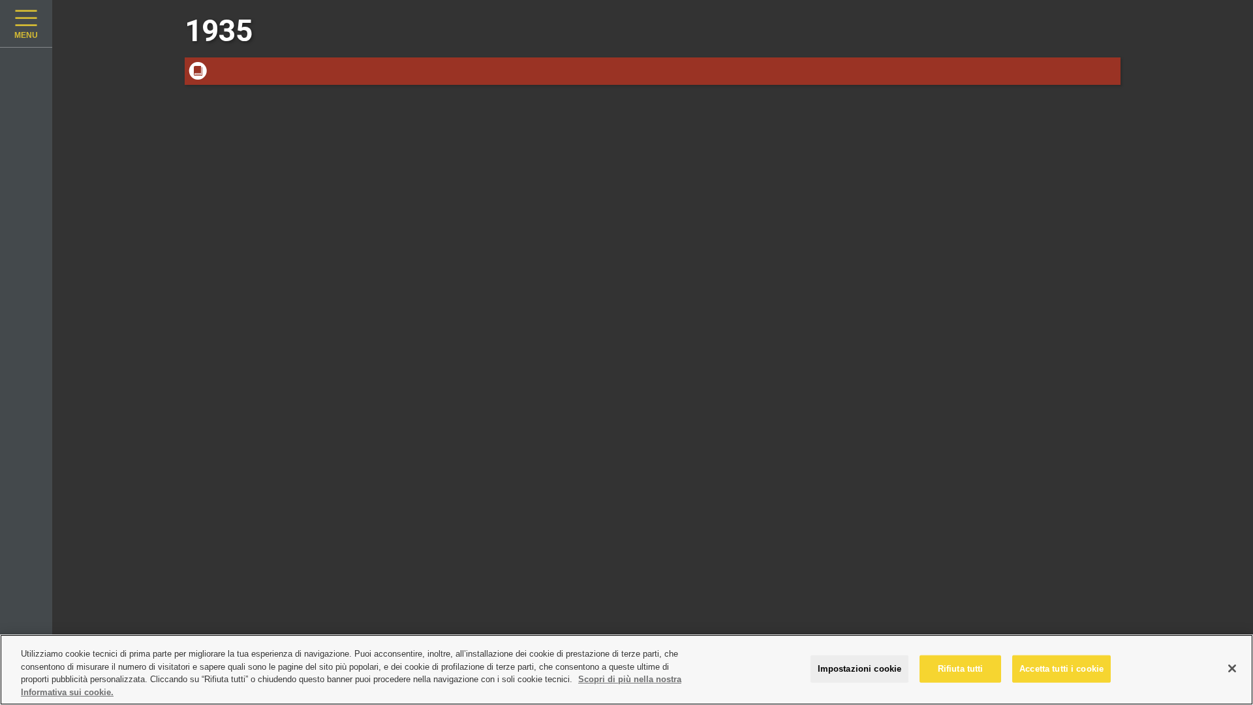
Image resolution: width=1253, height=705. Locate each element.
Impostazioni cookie (859, 669)
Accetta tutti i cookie (1061, 669)
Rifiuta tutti (960, 669)
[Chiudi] (1232, 668)
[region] (626, 669)
